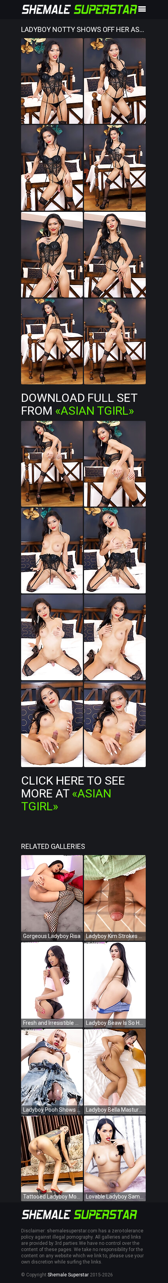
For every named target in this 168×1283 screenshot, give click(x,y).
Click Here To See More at (73, 793)
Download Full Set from (79, 404)
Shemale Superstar (68, 1275)
